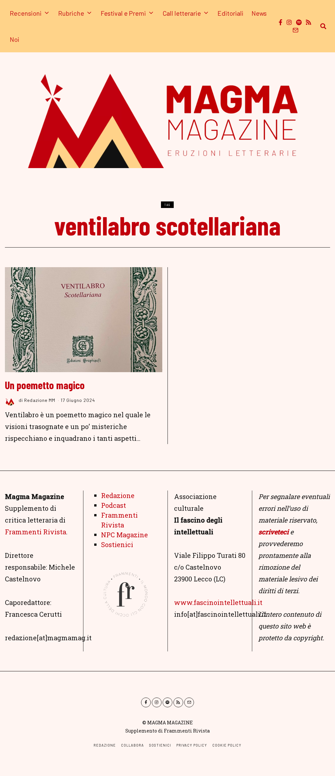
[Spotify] (298, 22)
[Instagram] (289, 22)
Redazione (117, 495)
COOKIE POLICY (226, 745)
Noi (14, 39)
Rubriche (71, 13)
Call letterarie (182, 13)
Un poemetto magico (45, 384)
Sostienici (117, 544)
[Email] (295, 30)
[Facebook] (280, 22)
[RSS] (308, 22)
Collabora (132, 745)
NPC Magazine (124, 534)
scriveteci (273, 531)
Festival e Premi (123, 13)
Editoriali (230, 13)
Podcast (113, 505)
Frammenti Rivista (35, 531)
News (259, 13)
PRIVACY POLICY (191, 745)
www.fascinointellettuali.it (218, 602)
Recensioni (26, 13)
